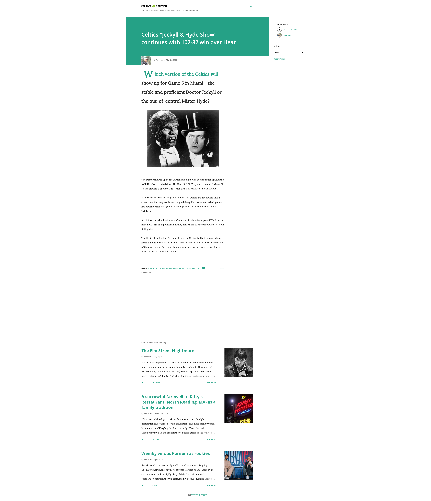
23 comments (154, 382)
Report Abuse (279, 59)
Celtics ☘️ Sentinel (155, 6)
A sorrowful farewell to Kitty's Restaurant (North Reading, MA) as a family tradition (178, 402)
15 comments (154, 439)
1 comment (153, 485)
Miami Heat (191, 268)
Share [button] (222, 268)
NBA (198, 268)
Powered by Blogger (199, 495)
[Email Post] (203, 268)
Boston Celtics (154, 268)
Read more (211, 382)
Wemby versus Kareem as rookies (175, 453)
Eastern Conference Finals (174, 268)
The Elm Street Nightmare (167, 350)
